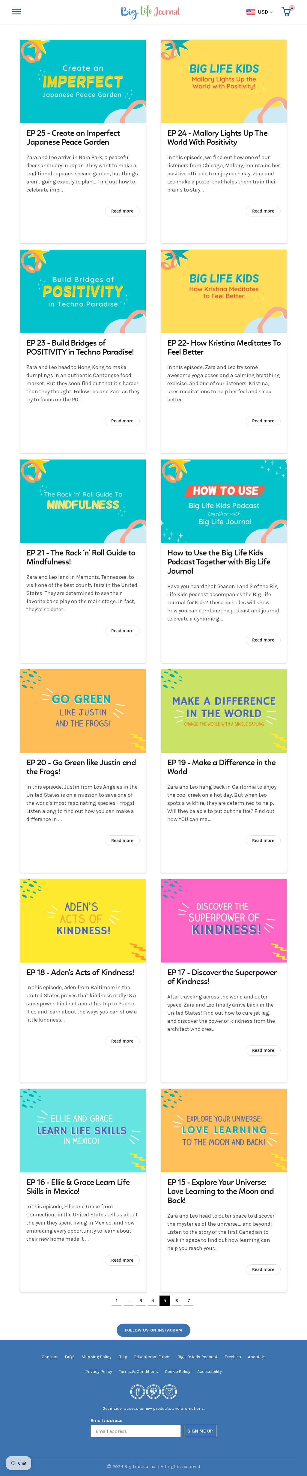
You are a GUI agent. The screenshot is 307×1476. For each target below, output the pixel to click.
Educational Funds (152, 1356)
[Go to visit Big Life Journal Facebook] (137, 1391)
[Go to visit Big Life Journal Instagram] (169, 1391)
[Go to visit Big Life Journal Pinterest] (153, 1391)
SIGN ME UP (200, 1431)
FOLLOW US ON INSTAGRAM (153, 1330)
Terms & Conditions (138, 1371)
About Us (257, 1356)
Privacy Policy (98, 1371)
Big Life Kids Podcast (197, 1356)
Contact (50, 1356)
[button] (66, 11)
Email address (107, 1420)
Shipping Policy (97, 1356)
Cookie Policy (177, 1371)
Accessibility (209, 1371)
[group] (83, 141)
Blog (122, 1356)
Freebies (233, 1356)
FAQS (70, 1356)
